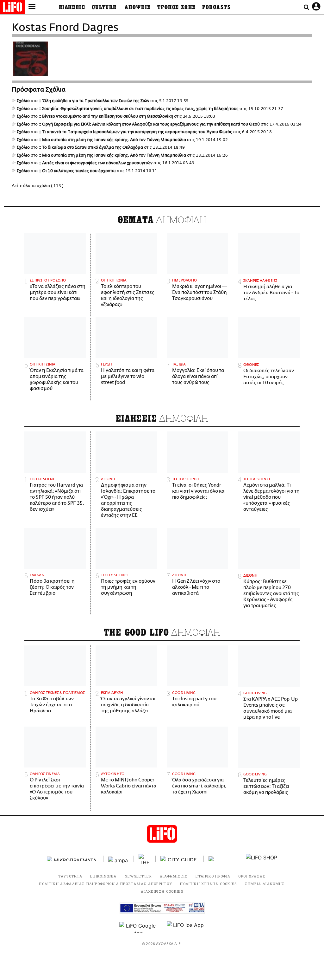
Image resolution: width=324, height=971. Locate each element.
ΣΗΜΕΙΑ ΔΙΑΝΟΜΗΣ (265, 884)
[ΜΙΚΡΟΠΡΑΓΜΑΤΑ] (73, 859)
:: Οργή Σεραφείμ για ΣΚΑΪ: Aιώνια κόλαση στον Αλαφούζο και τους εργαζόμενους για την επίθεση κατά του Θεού (149, 124)
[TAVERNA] (222, 858)
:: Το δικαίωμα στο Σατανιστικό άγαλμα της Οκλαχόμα (91, 147)
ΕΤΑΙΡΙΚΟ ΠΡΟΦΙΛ (213, 876)
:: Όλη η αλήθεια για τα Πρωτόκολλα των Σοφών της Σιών (94, 100)
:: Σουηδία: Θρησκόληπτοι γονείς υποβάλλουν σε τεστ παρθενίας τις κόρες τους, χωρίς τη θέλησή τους (139, 108)
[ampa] (118, 859)
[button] (32, 7)
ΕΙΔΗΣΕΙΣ (72, 7)
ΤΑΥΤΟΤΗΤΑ (70, 876)
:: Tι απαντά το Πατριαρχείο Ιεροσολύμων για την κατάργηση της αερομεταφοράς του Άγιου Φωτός (135, 131)
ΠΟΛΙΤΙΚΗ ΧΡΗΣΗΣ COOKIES (208, 884)
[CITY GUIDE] (179, 858)
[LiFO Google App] (138, 927)
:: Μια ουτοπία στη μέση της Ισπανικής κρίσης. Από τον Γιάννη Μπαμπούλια (112, 139)
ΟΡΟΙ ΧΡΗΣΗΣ (252, 876)
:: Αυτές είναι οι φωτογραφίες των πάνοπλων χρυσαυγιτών (96, 162)
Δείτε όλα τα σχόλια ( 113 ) (38, 186)
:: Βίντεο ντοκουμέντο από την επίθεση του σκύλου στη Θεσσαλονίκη (106, 116)
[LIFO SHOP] (261, 859)
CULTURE (104, 7)
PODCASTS (216, 7)
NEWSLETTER (138, 876)
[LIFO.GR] (12, 8)
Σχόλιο (23, 100)
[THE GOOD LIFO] (145, 859)
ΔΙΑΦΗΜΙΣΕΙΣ (174, 876)
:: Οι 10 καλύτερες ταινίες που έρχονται (77, 170)
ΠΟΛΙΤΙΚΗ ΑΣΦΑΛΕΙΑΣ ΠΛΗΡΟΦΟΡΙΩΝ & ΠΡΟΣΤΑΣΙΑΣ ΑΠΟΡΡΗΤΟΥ (105, 884)
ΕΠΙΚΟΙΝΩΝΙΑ (103, 876)
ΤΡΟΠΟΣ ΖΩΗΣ (176, 7)
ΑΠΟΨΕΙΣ (138, 7)
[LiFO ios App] (186, 927)
